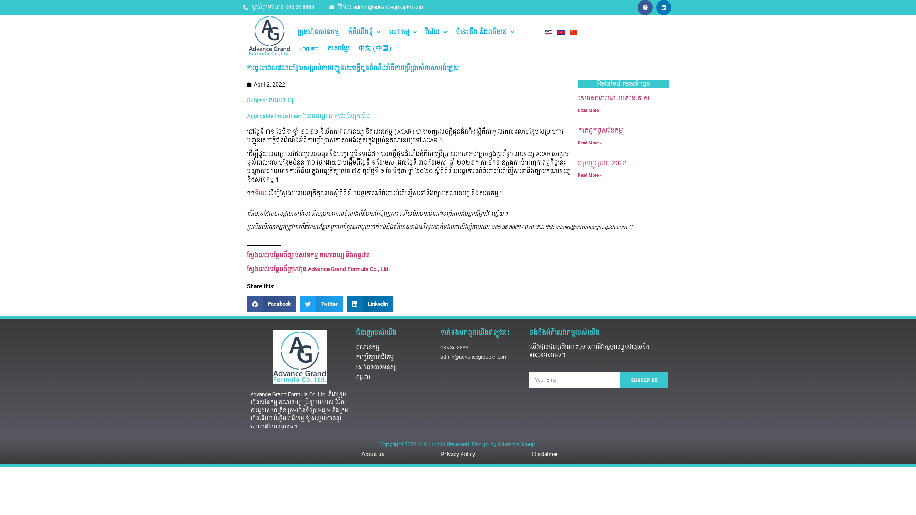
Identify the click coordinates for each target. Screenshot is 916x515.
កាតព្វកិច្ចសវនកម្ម (600, 131)
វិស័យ (433, 32)
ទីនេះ (261, 193)
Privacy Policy (458, 453)
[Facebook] (645, 7)
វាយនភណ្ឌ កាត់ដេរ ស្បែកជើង (336, 116)
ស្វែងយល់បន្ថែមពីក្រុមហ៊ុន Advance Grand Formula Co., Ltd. (319, 269)
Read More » (590, 110)
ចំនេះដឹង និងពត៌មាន (481, 32)
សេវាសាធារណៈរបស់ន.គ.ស (614, 98)
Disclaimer (545, 453)
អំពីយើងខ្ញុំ (360, 32)
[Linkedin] (663, 7)
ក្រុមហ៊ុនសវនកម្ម (318, 32)
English (308, 48)
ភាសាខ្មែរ (339, 48)
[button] (271, 304)
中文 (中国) (375, 48)
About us (372, 453)
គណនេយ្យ (281, 100)
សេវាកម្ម (399, 32)
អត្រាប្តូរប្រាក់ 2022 (602, 163)
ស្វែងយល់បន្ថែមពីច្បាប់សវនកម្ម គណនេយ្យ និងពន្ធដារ (308, 255)
